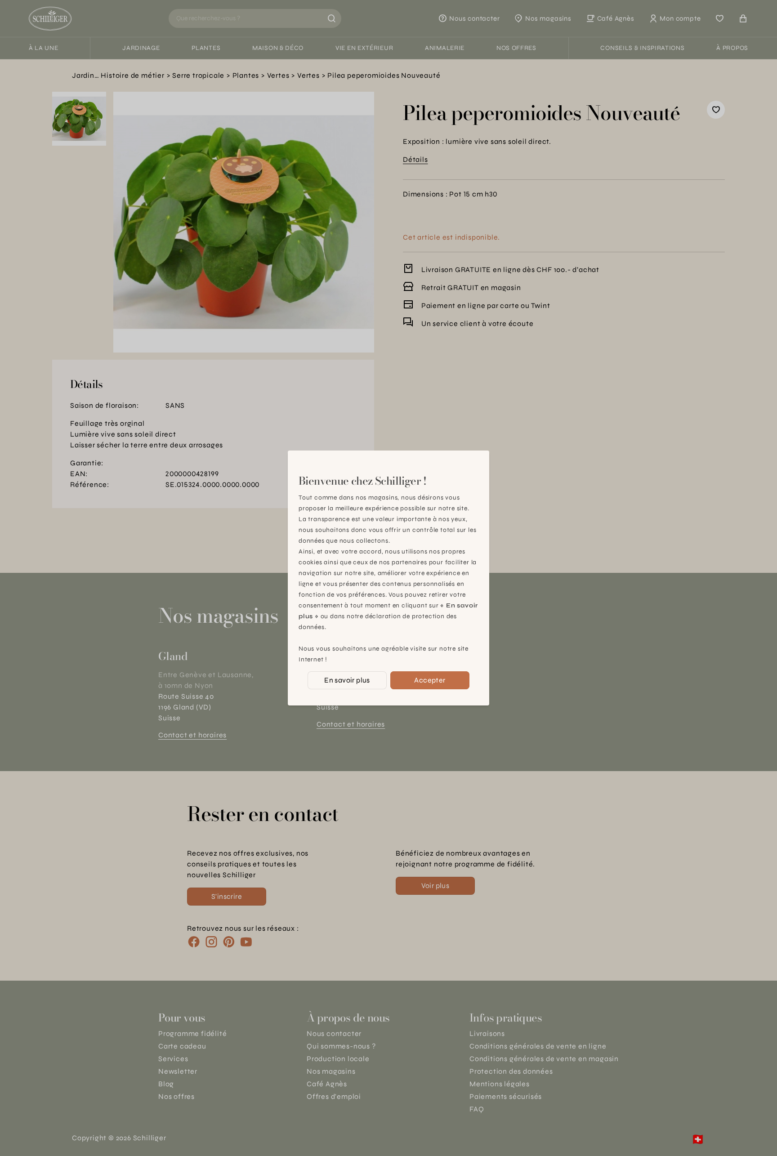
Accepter (429, 680)
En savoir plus (347, 680)
